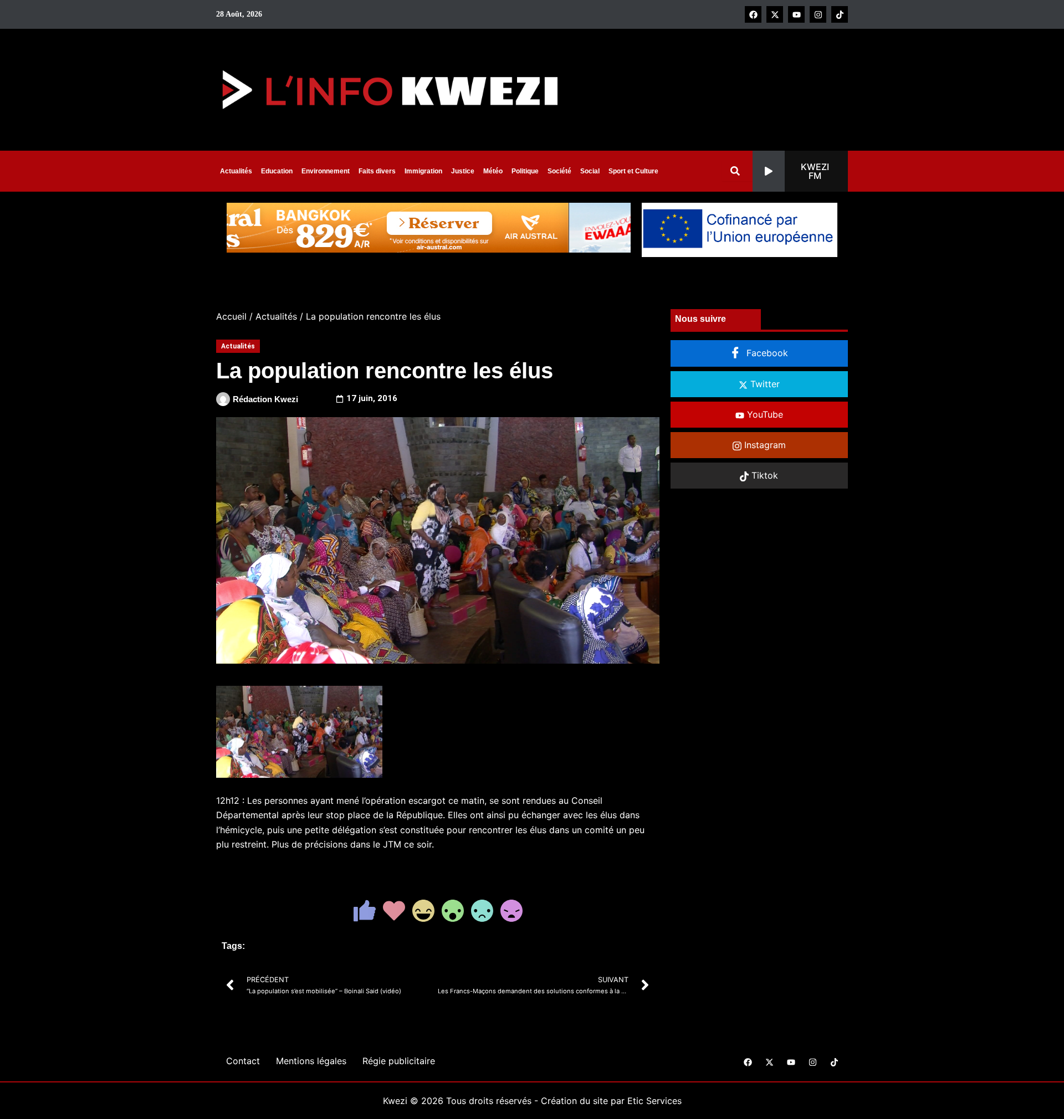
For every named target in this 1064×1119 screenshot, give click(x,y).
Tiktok (763, 475)
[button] (800, 171)
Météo (493, 171)
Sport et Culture (633, 171)
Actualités (236, 171)
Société (559, 171)
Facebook (766, 352)
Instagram (763, 444)
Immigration (423, 171)
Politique (525, 171)
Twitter (764, 383)
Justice (462, 171)
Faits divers (377, 171)
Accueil (231, 316)
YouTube (763, 414)
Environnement (325, 171)
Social (590, 171)
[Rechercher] (737, 171)
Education (277, 171)
